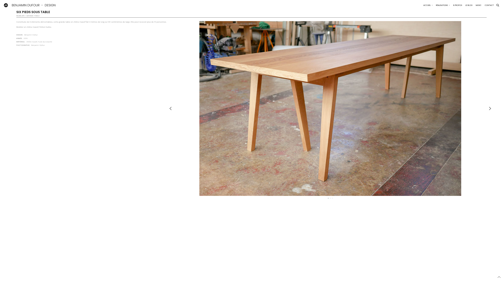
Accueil (427, 5)
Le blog (468, 5)
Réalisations (442, 5)
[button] (170, 108)
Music (478, 5)
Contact (489, 5)
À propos (457, 5)
